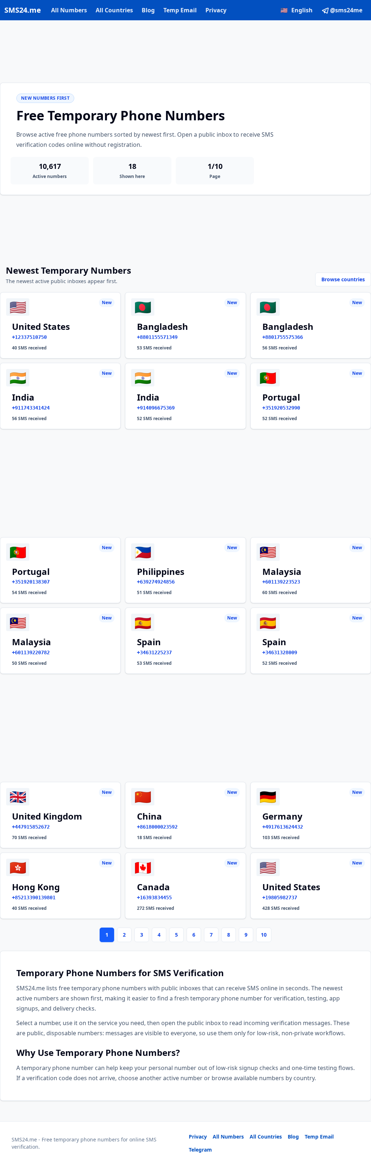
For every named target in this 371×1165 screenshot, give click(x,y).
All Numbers (69, 10)
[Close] (357, 1127)
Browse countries (343, 279)
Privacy (215, 10)
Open (265, 1150)
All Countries (114, 10)
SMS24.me (22, 10)
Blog (148, 10)
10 (264, 934)
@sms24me (346, 10)
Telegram (200, 1149)
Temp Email (180, 10)
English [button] (296, 10)
